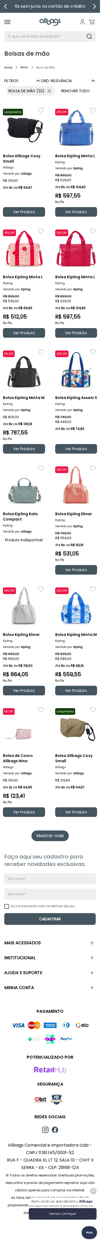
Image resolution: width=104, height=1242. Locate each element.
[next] (94, 6)
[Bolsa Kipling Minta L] (76, 127)
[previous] (5, 6)
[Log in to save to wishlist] (41, 110)
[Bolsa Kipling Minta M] (24, 369)
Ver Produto (24, 212)
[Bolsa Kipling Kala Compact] (24, 485)
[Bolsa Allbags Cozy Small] (24, 127)
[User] (82, 22)
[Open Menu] (7, 22)
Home (8, 68)
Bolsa (24, 67)
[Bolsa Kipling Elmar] (76, 485)
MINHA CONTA (19, 988)
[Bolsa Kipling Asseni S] (76, 369)
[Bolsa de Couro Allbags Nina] (24, 726)
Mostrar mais (50, 836)
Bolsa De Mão (27, 91)
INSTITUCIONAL (19, 958)
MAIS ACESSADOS (22, 943)
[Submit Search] (89, 36)
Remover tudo (75, 91)
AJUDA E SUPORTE (23, 973)
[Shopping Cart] (92, 22)
